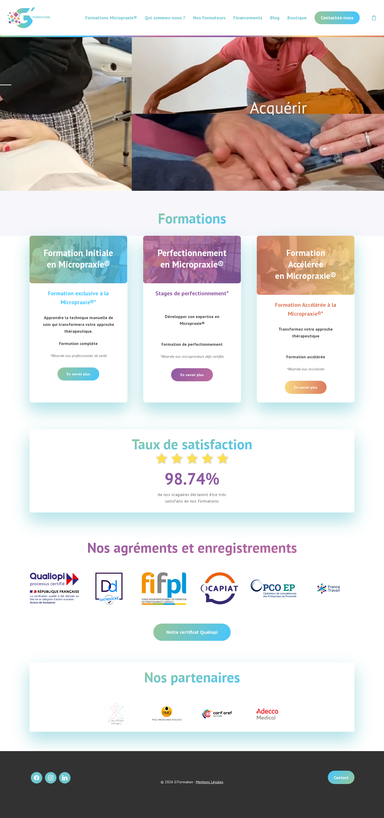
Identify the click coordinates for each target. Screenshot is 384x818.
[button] (306, 387)
